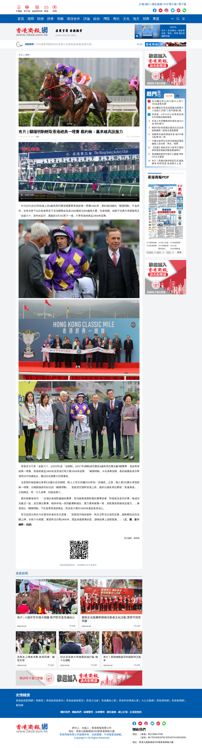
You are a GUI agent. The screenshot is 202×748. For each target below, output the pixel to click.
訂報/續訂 (144, 4)
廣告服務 (157, 4)
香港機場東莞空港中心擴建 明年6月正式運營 (167, 155)
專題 (156, 18)
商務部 (39, 700)
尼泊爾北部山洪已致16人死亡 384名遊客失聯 (167, 102)
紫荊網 (19, 705)
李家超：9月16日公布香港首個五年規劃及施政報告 (167, 115)
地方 (136, 18)
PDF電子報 (170, 4)
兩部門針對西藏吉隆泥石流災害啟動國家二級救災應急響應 (167, 129)
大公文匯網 (147, 700)
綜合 (96, 18)
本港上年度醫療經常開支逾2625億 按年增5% (167, 122)
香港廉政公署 (108, 700)
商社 (116, 18)
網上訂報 (123, 712)
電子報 (182, 4)
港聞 (30, 18)
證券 (50, 18)
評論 (86, 18)
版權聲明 (88, 712)
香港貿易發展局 (54, 700)
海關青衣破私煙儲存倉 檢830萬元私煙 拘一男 (167, 135)
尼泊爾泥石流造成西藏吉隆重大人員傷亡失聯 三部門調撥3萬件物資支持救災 (167, 109)
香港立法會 (92, 700)
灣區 (106, 18)
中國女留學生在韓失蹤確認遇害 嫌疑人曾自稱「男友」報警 (167, 142)
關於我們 (65, 712)
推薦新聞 (22, 573)
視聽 (60, 18)
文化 (126, 18)
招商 (146, 18)
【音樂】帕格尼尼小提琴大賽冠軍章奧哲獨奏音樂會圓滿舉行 (167, 148)
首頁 (20, 18)
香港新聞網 (178, 700)
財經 (40, 18)
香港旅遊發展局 (74, 700)
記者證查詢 (136, 712)
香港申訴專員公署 (129, 700)
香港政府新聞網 (24, 700)
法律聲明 (100, 712)
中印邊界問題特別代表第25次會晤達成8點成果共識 (89, 44)
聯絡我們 (76, 712)
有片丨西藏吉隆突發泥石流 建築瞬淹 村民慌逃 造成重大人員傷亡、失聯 (167, 162)
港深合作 (73, 18)
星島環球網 (163, 700)
